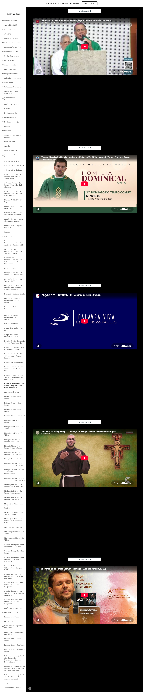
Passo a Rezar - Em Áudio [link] (14, 645)
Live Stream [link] (9, 60)
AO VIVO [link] (7, 34)
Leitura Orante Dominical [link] (14, 416)
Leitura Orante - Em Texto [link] (12, 404)
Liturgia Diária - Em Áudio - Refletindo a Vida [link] (14, 440)
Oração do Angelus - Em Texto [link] (14, 552)
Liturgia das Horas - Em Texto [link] (14, 428)
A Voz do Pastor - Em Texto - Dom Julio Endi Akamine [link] (13, 185)
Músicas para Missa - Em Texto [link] (14, 533)
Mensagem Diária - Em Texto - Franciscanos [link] (13, 513)
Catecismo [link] (8, 82)
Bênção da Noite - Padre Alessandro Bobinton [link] (14, 220)
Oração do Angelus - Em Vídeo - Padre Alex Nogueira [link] (14, 559)
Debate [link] (7, 109)
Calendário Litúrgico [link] (12, 78)
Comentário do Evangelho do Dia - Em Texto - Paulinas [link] (13, 251)
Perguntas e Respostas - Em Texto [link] (14, 627)
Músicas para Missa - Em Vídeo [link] (14, 539)
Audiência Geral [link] (10, 150)
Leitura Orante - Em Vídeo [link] (12, 410)
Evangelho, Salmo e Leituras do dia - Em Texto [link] (12, 309)
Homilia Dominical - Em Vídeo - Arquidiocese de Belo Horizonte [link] (14, 386)
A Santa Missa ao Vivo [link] (12, 43)
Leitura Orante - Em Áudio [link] (12, 397)
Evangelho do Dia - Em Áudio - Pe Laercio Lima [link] (13, 274)
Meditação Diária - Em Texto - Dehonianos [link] (13, 492)
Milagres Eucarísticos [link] (13, 527)
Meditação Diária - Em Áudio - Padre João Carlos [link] (14, 486)
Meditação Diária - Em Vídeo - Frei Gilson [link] (13, 498)
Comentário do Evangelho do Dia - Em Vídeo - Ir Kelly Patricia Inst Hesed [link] (13, 261)
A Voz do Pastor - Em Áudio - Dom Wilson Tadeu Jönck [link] (12, 176)
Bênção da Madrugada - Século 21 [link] (14, 226)
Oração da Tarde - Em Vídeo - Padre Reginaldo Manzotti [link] (14, 593)
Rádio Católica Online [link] (12, 47)
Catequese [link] (8, 236)
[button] (140, 9)
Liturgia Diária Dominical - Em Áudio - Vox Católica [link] (14, 464)
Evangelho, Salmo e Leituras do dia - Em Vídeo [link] (12, 317)
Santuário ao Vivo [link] (11, 52)
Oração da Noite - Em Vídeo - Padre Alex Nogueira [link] (13, 602)
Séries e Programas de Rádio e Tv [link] (13, 136)
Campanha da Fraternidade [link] (9, 99)
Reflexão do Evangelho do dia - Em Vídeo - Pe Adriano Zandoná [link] (14, 677)
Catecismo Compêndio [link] (13, 87)
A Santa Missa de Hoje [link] (13, 161)
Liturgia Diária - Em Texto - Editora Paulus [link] (13, 447)
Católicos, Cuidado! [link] (12, 104)
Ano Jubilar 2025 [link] (10, 25)
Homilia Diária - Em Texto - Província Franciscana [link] (14, 348)
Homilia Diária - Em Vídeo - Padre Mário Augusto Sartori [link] (14, 356)
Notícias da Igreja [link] (11, 122)
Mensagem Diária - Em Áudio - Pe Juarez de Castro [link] (13, 506)
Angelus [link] (7, 146)
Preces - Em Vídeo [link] (11, 617)
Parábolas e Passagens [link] (13, 608)
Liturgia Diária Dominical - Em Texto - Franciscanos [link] (14, 472)
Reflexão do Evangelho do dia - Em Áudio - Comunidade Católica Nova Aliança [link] (14, 659)
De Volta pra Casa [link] (11, 113)
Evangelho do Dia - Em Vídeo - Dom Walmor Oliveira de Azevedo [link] (13, 287)
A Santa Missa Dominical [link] (14, 166)
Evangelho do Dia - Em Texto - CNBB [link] (13, 280)
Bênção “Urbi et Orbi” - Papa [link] (13, 201)
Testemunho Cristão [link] (12, 688)
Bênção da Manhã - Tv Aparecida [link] (13, 207)
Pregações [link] (8, 621)
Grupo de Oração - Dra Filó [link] (13, 329)
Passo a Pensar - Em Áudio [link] (12, 639)
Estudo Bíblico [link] (10, 117)
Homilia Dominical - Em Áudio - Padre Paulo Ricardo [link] (13, 369)
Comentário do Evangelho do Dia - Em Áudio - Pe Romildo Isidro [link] (14, 243)
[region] (71, 3)
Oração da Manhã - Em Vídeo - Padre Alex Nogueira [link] (13, 585)
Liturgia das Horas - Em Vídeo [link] (14, 434)
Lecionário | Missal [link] (11, 392)
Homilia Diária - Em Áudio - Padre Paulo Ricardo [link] (14, 342)
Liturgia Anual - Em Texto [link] (14, 459)
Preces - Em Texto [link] (11, 612)
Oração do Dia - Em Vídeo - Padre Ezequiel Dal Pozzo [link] (13, 568)
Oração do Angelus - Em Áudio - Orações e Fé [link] (14, 545)
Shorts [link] (7, 683)
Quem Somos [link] (9, 29)
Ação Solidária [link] (10, 65)
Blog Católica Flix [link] (11, 74)
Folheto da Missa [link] (11, 324)
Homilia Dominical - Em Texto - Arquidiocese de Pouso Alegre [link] (13, 377)
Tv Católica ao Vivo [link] (11, 56)
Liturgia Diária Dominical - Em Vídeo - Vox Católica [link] (14, 479)
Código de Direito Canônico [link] (11, 92)
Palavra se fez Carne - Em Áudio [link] (14, 650)
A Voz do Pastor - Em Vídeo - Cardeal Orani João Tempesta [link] (13, 193)
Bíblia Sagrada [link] (10, 69)
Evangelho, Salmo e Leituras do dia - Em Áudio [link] (12, 300)
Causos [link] (7, 232)
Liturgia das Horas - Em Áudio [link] (14, 421)
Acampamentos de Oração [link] (11, 156)
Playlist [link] (7, 126)
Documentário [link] (10, 268)
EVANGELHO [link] (9, 141)
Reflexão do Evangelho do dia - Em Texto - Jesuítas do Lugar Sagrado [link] (14, 668)
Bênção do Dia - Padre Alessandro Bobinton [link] (13, 214)
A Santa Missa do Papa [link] (13, 170)
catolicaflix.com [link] (10, 21)
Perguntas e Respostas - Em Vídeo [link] (14, 633)
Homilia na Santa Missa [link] (13, 362)
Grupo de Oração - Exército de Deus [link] (11, 335)
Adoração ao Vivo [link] (11, 38)
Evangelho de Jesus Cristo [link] (14, 294)
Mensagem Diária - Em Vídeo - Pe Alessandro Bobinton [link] (13, 521)
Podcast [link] (7, 131)
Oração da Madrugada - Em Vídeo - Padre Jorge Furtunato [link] (14, 576)
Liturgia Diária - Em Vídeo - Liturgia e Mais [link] (13, 453)
